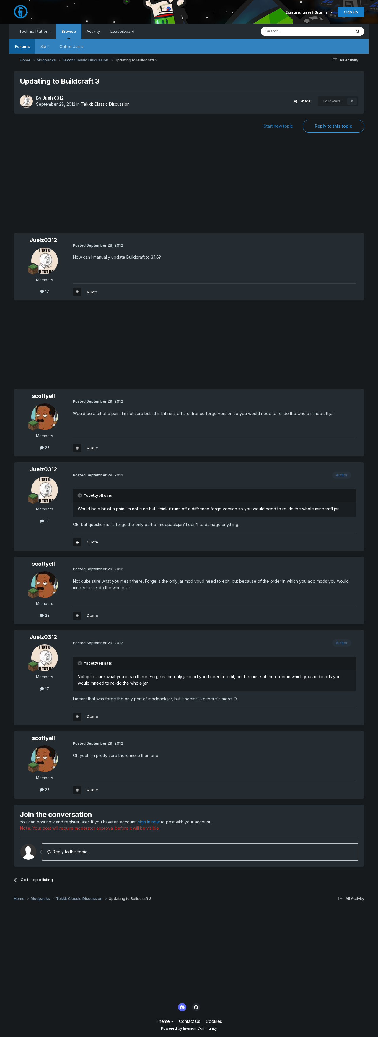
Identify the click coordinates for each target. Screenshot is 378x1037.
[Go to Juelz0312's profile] (26, 101)
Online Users (71, 46)
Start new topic (278, 125)
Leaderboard (122, 31)
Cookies (214, 1021)
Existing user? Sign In (307, 12)
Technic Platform (35, 31)
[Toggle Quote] (80, 495)
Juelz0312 (53, 97)
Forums (22, 46)
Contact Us (189, 1021)
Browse (68, 31)
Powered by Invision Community (189, 1028)
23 (47, 447)
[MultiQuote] (77, 292)
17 (46, 291)
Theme (163, 1021)
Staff (44, 46)
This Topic (334, 31)
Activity (93, 31)
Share (304, 101)
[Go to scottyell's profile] (44, 416)
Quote (92, 291)
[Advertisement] (189, 185)
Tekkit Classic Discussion (105, 104)
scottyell (43, 396)
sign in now (149, 821)
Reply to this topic (333, 125)
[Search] (357, 31)
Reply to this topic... (70, 851)
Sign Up (351, 11)
